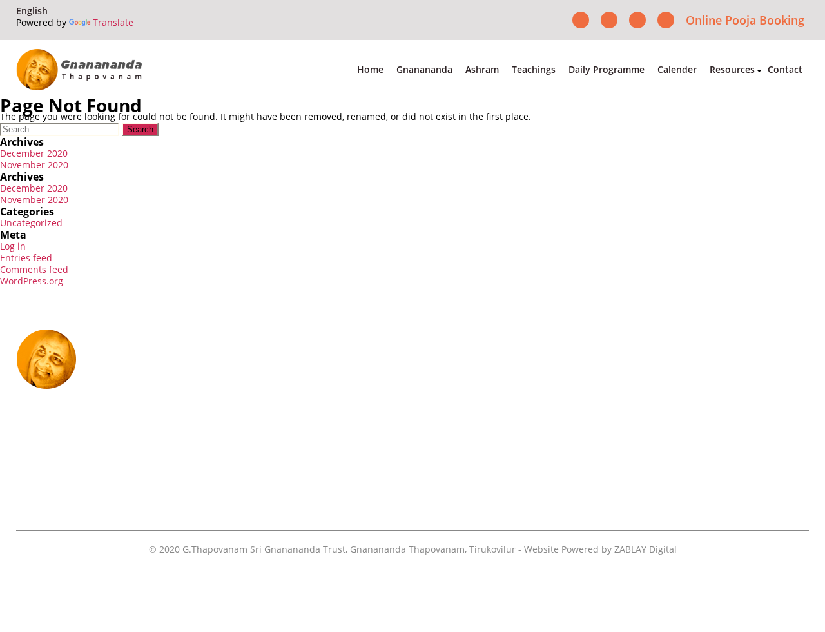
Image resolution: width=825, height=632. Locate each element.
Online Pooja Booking (745, 20)
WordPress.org (31, 281)
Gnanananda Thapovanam (407, 549)
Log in (13, 246)
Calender (677, 69)
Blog (700, 503)
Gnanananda (424, 69)
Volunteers (597, 459)
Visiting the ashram (617, 503)
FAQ (700, 437)
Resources (732, 69)
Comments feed (34, 269)
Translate (113, 22)
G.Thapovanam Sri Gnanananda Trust (263, 549)
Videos (705, 416)
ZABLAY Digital (645, 549)
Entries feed (26, 258)
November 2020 (34, 165)
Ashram (482, 69)
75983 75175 (171, 447)
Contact (785, 69)
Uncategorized (31, 223)
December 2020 (34, 153)
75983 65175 (101, 447)
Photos (588, 437)
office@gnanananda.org (144, 472)
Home (370, 69)
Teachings (534, 69)
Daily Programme (606, 69)
